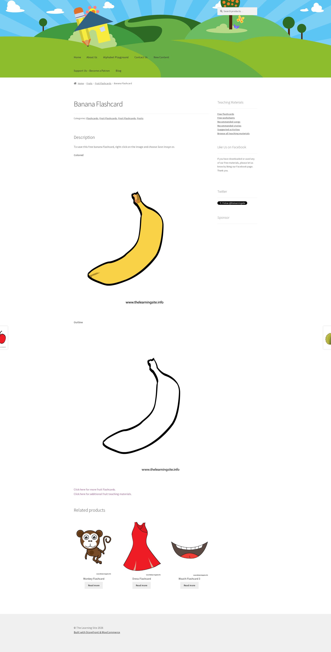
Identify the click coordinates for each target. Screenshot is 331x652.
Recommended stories (229, 125)
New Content (161, 57)
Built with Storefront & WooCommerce (97, 632)
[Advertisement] (237, 279)
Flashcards (92, 118)
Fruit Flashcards (103, 83)
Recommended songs (228, 121)
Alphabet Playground (115, 57)
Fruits (89, 83)
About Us (92, 57)
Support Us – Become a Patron (92, 70)
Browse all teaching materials (233, 133)
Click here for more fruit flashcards (94, 489)
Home (77, 57)
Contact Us (141, 57)
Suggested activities (228, 129)
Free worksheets (226, 117)
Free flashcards (225, 114)
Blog (118, 70)
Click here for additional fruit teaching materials (102, 494)
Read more (93, 585)
